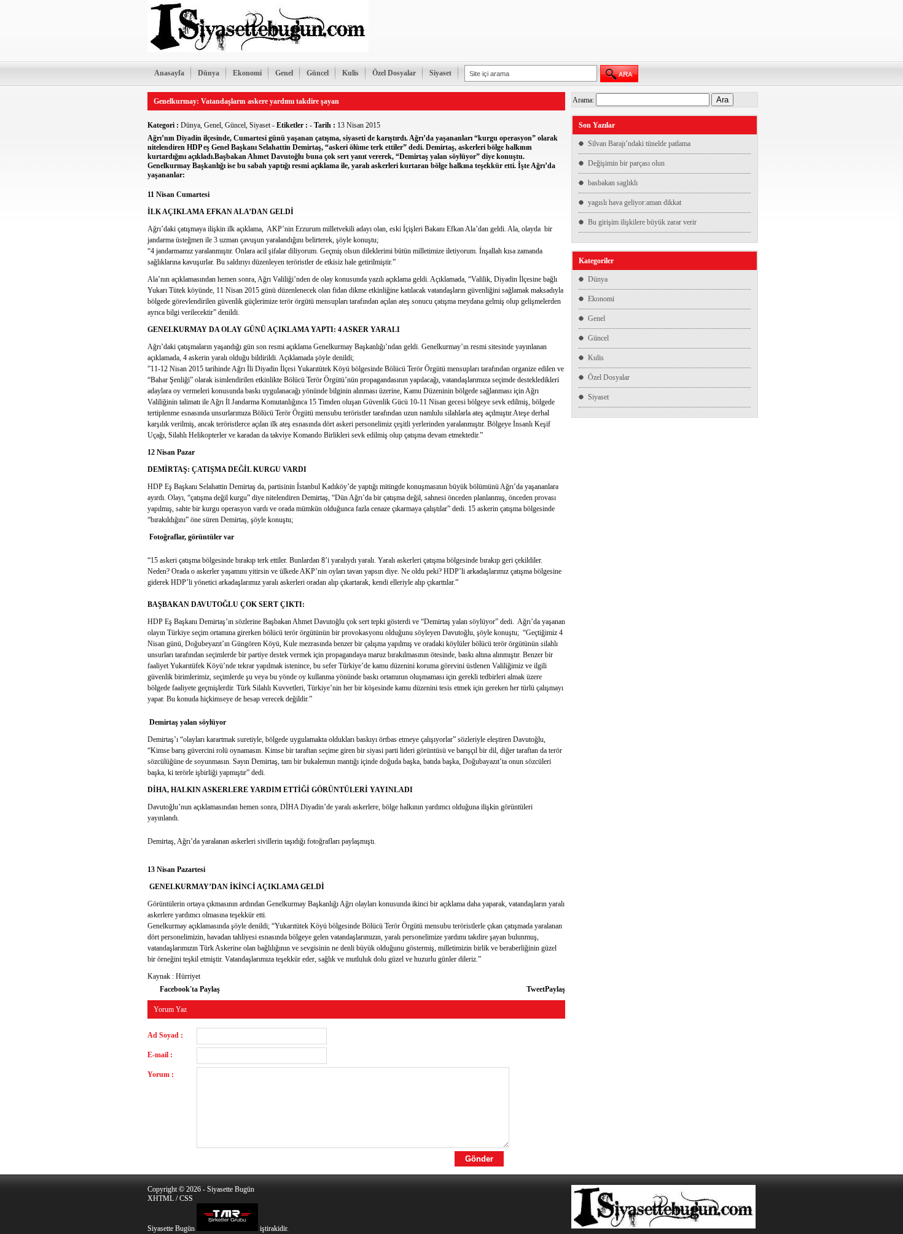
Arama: (583, 100)
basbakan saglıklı (613, 183)
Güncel (318, 73)
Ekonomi (247, 73)
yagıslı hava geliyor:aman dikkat (634, 202)
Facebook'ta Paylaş (190, 989)
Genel (284, 73)
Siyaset (440, 73)
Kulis (350, 73)
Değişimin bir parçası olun (626, 163)
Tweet (535, 989)
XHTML (160, 1198)
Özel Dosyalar (394, 73)
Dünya (208, 73)
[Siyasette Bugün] (258, 49)
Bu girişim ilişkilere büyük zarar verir (642, 222)
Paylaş (555, 989)
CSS (186, 1198)
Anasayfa (169, 73)
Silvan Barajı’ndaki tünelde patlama (639, 143)
